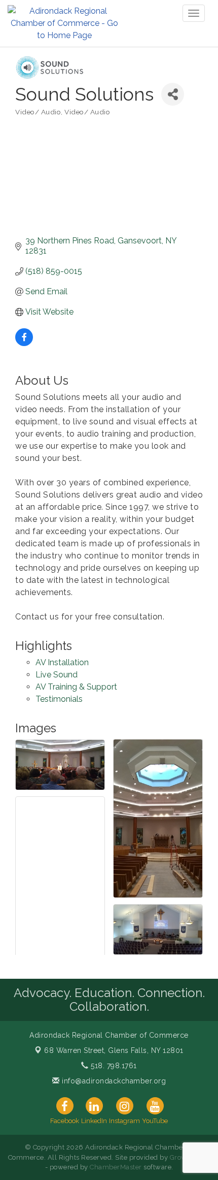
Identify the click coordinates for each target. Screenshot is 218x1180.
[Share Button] (172, 94)
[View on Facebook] (24, 343)
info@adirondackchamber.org (113, 1081)
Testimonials (59, 699)
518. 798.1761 (113, 1066)
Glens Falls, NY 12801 (114, 1050)
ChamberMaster (116, 1167)
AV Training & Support (76, 687)
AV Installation (62, 662)
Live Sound (56, 674)
